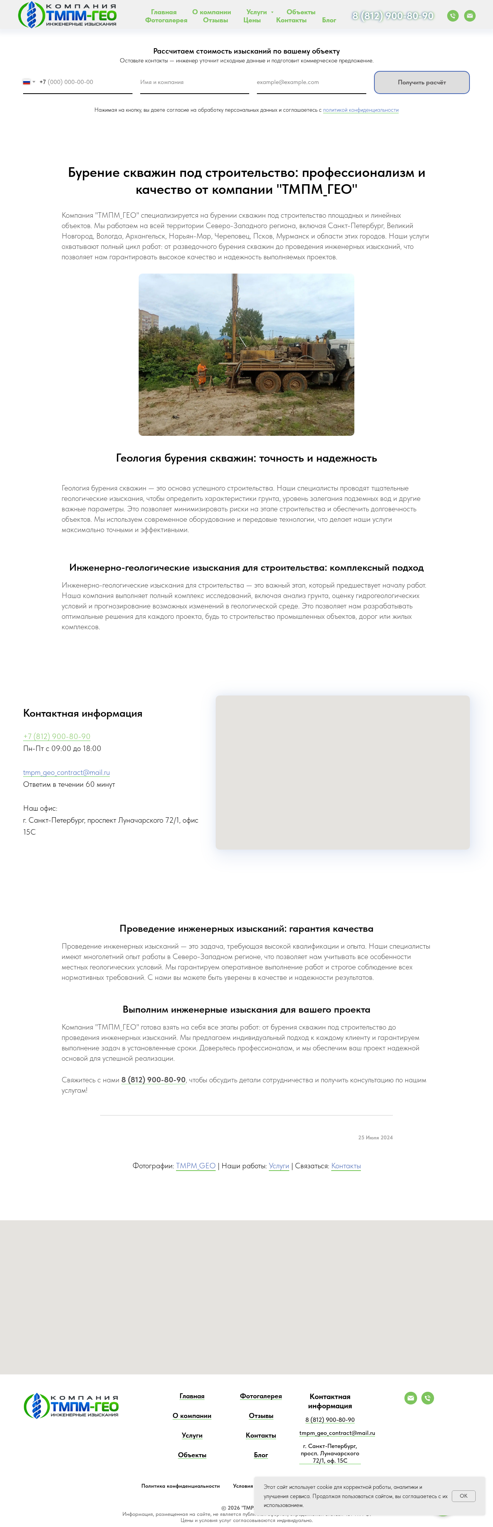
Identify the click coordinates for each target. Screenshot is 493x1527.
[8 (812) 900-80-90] (427, 1402)
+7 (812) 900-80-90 (57, 736)
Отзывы (215, 20)
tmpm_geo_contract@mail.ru (66, 772)
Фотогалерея (166, 20)
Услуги (257, 12)
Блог (329, 20)
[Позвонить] (453, 16)
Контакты (291, 20)
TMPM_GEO (196, 1165)
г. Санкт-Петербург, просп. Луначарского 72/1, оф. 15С (330, 1453)
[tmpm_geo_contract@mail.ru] (410, 1402)
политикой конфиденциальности (361, 109)
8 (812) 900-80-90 (393, 16)
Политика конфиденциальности (180, 1486)
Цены (252, 20)
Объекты (301, 12)
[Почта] (470, 16)
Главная (164, 12)
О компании (211, 12)
